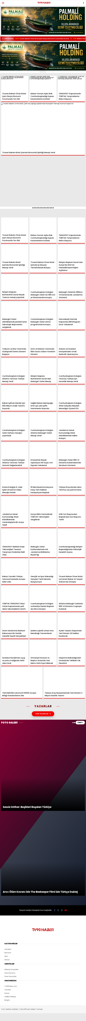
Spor (5, 32)
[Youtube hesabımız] (55, 1017)
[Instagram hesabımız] (41, 1017)
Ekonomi (7, 23)
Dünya (6, 27)
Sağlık (6, 36)
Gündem (6, 18)
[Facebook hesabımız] (14, 1017)
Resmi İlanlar (9, 41)
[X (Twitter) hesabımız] (27, 1017)
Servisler (7, 45)
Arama (65, 11)
